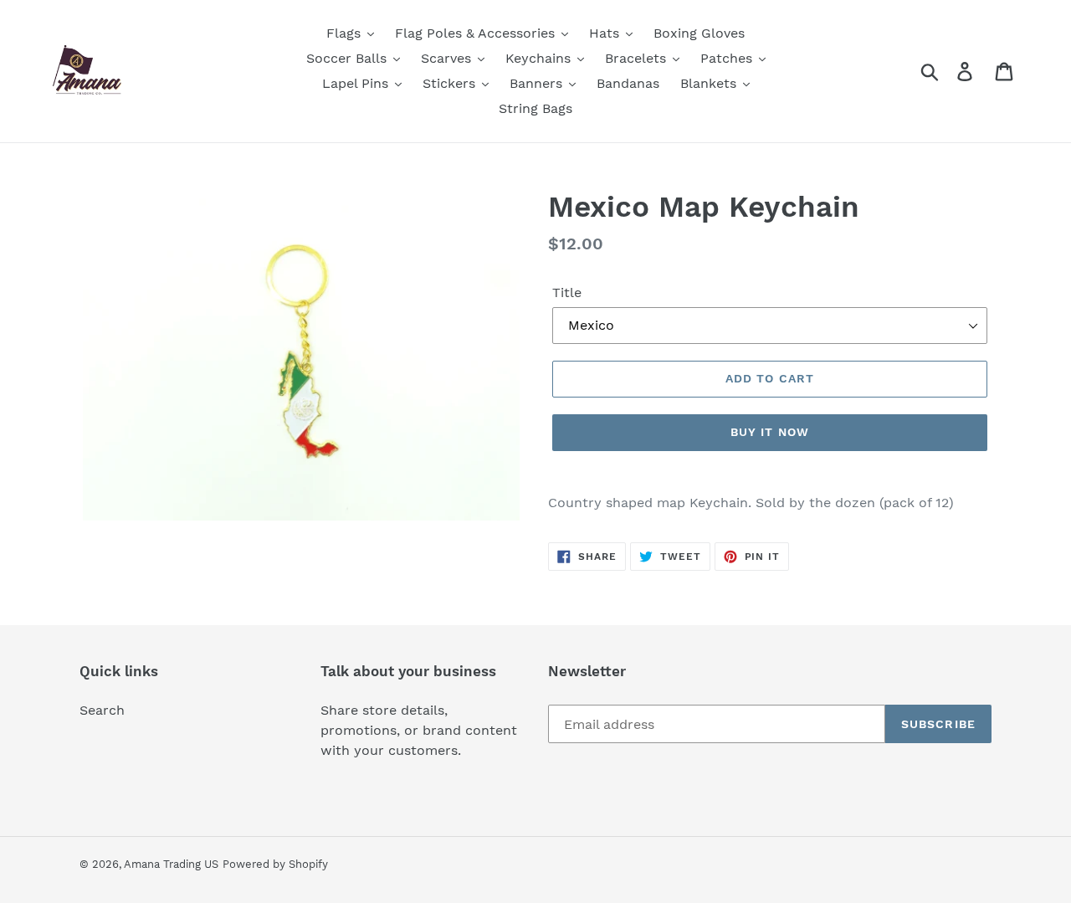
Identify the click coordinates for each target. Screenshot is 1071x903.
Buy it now (769, 432)
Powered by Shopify (275, 864)
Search (102, 710)
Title (567, 292)
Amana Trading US (171, 864)
